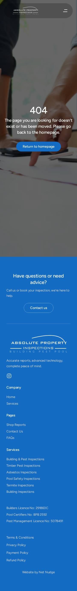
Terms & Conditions (20, 537)
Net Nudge (47, 572)
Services (12, 403)
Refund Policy (16, 560)
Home (10, 397)
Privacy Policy (16, 545)
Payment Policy (17, 553)
